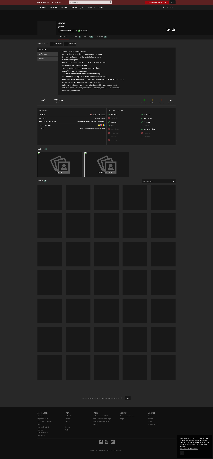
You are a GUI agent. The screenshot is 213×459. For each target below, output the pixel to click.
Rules (39, 424)
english (150, 419)
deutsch (150, 416)
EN (167, 7)
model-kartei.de (104, 450)
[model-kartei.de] (49, 2)
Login (172, 2)
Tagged (88, 37)
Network (101, 37)
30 (143, 101)
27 (171, 101)
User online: (43, 427)
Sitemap (40, 430)
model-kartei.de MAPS (100, 416)
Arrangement (148, 181)
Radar (67, 430)
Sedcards (41, 7)
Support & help (42, 419)
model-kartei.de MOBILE (101, 421)
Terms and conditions (44, 421)
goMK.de (95, 424)
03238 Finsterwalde (98, 115)
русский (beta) (153, 424)
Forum (74, 7)
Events (91, 7)
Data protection (42, 433)
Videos (64, 7)
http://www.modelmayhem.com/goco (92, 129)
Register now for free (157, 2)
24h (43, 101)
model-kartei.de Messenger (102, 419)
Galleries (75, 37)
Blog (100, 7)
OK (182, 453)
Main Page (40, 416)
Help (171, 7)
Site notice (41, 436)
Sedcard (63, 37)
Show (127, 398)
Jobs (82, 7)
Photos (53, 7)
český (150, 421)
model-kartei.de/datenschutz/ (189, 449)
